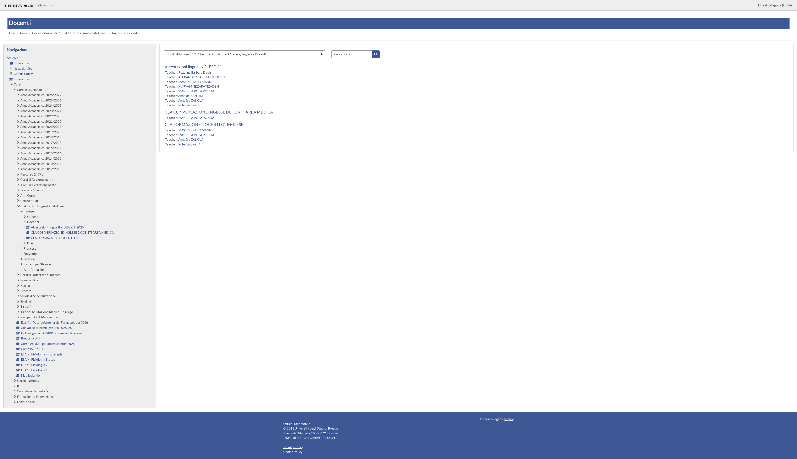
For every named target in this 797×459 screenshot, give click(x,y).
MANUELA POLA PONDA (196, 91)
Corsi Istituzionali (44, 33)
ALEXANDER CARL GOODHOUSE (202, 77)
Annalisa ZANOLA (190, 100)
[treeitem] (80, 230)
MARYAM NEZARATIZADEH (198, 86)
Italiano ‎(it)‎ (43, 5)
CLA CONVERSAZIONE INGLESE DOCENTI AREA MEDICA (219, 112)
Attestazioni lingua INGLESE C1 (193, 66)
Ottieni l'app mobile (296, 424)
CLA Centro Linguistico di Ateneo (84, 33)
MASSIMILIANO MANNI (195, 82)
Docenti (132, 33)
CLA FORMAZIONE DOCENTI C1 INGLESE (204, 124)
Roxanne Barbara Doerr (194, 72)
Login (787, 5)
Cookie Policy (292, 452)
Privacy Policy (293, 447)
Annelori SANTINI (190, 96)
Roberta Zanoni (189, 105)
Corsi (24, 33)
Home (11, 33)
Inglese (117, 33)
